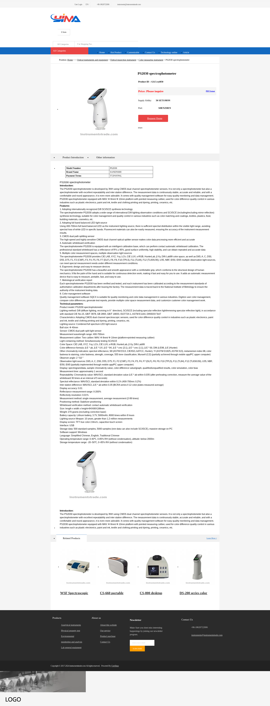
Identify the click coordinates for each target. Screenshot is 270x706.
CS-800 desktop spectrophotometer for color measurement (156, 594)
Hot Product (116, 52)
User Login (78, 4)
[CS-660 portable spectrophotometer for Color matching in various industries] (118, 567)
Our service (105, 630)
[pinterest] (61, 4)
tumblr (188, 128)
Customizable (133, 52)
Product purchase (107, 636)
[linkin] (68, 4)
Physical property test (70, 630)
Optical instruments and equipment (92, 60)
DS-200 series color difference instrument (195, 594)
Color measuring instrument (151, 60)
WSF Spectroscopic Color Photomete (74, 594)
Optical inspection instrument (123, 60)
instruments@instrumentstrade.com (205, 635)
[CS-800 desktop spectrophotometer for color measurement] (158, 567)
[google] (58, 4)
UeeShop (115, 666)
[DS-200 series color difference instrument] (197, 567)
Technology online (169, 52)
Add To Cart (185, 118)
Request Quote (154, 118)
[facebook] (51, 4)
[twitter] (55, 4)
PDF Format (210, 91)
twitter (165, 128)
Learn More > (212, 538)
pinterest (180, 128)
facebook (150, 128)
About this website (108, 625)
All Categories (59, 51)
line (158, 128)
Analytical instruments (71, 625)
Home (102, 52)
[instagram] (65, 4)
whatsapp (173, 128)
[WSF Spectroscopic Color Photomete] (78, 567)
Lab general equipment (71, 647)
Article (186, 52)
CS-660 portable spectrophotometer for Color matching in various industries (116, 594)
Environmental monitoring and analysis (71, 639)
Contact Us (150, 52)
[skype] (215, 665)
